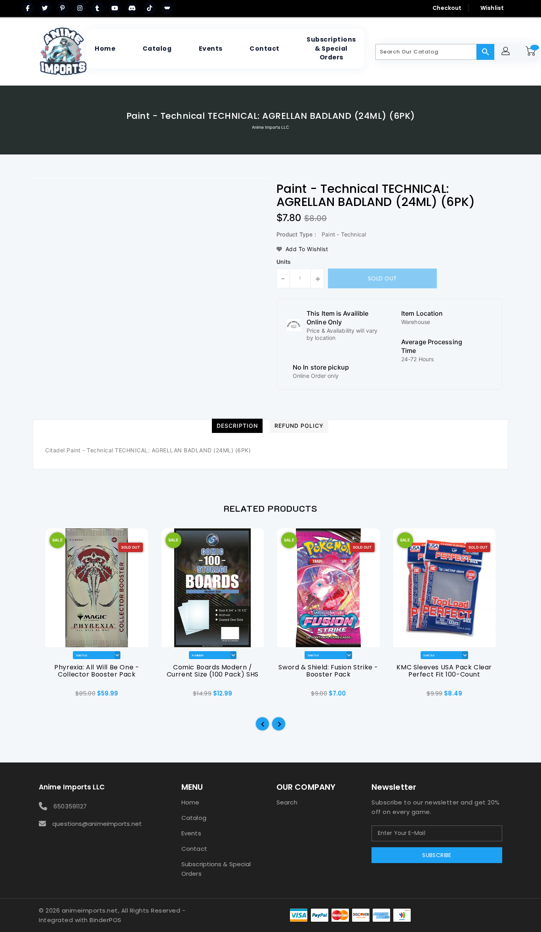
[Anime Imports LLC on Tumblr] (97, 8)
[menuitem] (105, 49)
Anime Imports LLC (271, 127)
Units (283, 262)
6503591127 (70, 806)
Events (191, 833)
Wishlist (492, 8)
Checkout (446, 8)
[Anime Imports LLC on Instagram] (80, 8)
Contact (194, 848)
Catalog (193, 818)
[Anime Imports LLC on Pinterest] (63, 8)
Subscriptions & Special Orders (216, 869)
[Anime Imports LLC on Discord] (132, 8)
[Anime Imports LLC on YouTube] (115, 8)
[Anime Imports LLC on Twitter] (45, 8)
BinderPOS (106, 920)
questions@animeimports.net (97, 824)
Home (190, 802)
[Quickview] (52, 696)
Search (286, 802)
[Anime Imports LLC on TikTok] (150, 8)
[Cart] (532, 52)
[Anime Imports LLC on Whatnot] (167, 8)
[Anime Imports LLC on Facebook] (28, 8)
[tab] (237, 426)
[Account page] (507, 52)
